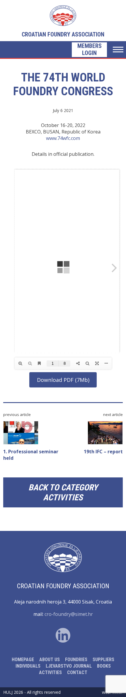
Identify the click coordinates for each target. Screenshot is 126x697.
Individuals (28, 666)
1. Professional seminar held (30, 454)
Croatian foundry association (63, 34)
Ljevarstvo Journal (69, 666)
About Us (49, 659)
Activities (50, 672)
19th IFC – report (103, 451)
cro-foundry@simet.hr (69, 614)
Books (104, 666)
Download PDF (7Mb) (63, 379)
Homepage (23, 659)
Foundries (76, 659)
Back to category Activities (63, 492)
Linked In (63, 635)
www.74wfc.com (63, 138)
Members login (89, 49)
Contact (77, 672)
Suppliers (103, 659)
